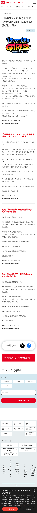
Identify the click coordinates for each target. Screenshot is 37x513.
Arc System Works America (8, 449)
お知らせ (6, 381)
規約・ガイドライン (4, 469)
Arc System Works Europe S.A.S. (8, 454)
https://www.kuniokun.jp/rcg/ (10, 123)
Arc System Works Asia (26, 449)
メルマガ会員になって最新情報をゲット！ (19, 358)
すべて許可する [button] (10, 509)
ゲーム (18, 381)
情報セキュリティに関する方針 (17, 469)
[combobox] (34, 490)
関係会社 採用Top (27, 445)
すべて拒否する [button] (27, 509)
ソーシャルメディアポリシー (25, 470)
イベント (30, 381)
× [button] (35, 491)
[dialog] (18, 500)
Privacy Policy (25, 506)
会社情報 (9, 445)
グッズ (6, 386)
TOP (2, 6)
